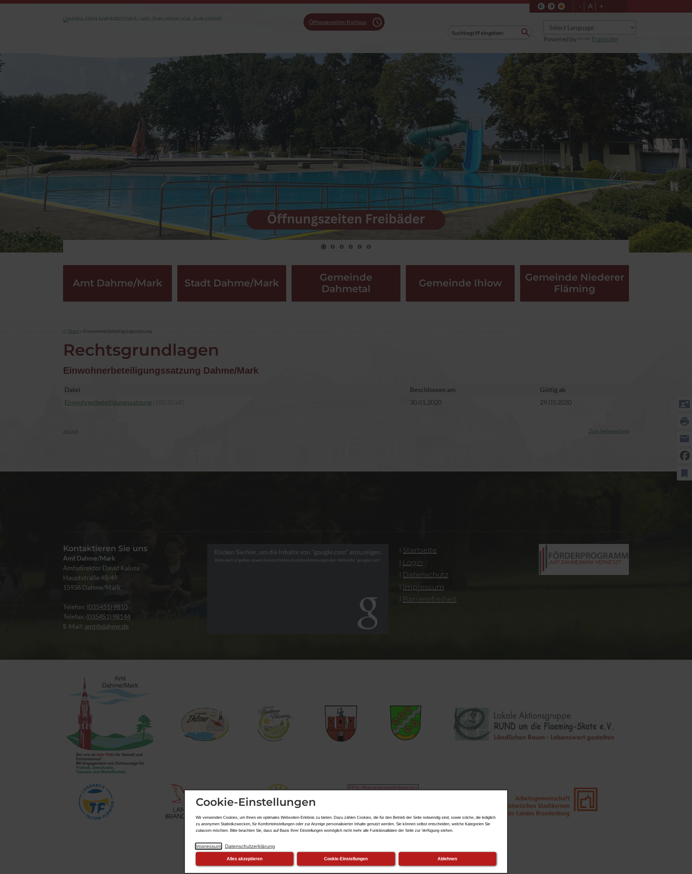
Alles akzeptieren (244, 858)
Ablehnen (447, 858)
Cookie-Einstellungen (346, 858)
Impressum (208, 846)
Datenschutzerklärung (250, 846)
